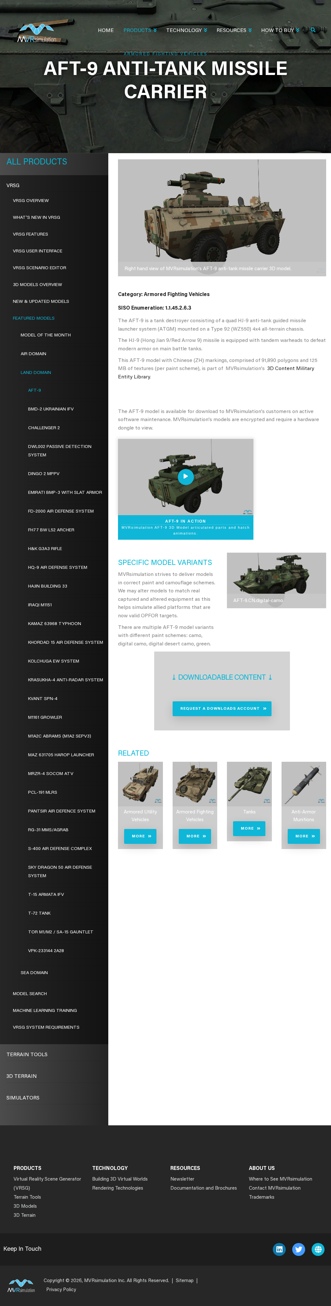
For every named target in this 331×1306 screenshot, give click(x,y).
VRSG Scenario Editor (39, 268)
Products (137, 30)
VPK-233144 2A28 (46, 951)
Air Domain (33, 354)
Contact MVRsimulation (275, 1188)
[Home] (36, 29)
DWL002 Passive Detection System (59, 451)
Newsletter (182, 1179)
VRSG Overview (31, 201)
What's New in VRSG (36, 218)
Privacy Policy (61, 1290)
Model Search (30, 994)
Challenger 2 (44, 428)
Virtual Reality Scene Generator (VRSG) (47, 1184)
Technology (184, 30)
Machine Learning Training (45, 1011)
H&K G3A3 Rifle (45, 549)
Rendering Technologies (117, 1188)
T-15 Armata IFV (46, 895)
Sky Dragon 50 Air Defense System (60, 871)
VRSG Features (30, 234)
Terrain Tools (27, 1054)
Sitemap (185, 1281)
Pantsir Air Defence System (61, 811)
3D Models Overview (37, 285)
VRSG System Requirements (46, 1027)
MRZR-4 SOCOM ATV (50, 774)
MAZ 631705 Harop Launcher (61, 755)
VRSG (12, 185)
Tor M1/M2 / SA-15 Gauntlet (60, 932)
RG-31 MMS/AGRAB (48, 830)
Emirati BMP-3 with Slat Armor (65, 493)
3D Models (25, 1206)
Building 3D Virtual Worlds (120, 1179)
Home (106, 30)
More (138, 836)
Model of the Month (46, 335)
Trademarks (261, 1197)
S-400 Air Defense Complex (60, 849)
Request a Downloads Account (220, 709)
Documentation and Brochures (203, 1188)
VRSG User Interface (37, 251)
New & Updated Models (41, 302)
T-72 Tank (39, 913)
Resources (231, 30)
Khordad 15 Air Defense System (65, 643)
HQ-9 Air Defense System (57, 568)
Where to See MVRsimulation (280, 1179)
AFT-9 (34, 390)
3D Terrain (21, 1076)
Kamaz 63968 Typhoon (54, 624)
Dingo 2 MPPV (43, 474)
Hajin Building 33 (47, 586)
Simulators (22, 1098)
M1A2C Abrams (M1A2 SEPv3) (59, 736)
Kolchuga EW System (53, 661)
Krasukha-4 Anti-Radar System (65, 680)
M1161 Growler (45, 718)
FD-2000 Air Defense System (61, 511)
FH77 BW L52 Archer (51, 530)
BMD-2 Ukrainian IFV (51, 409)
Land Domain (36, 373)
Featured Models (34, 318)
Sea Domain (34, 973)
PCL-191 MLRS (42, 793)
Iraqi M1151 (40, 605)
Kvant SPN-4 (43, 699)
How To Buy (277, 30)
